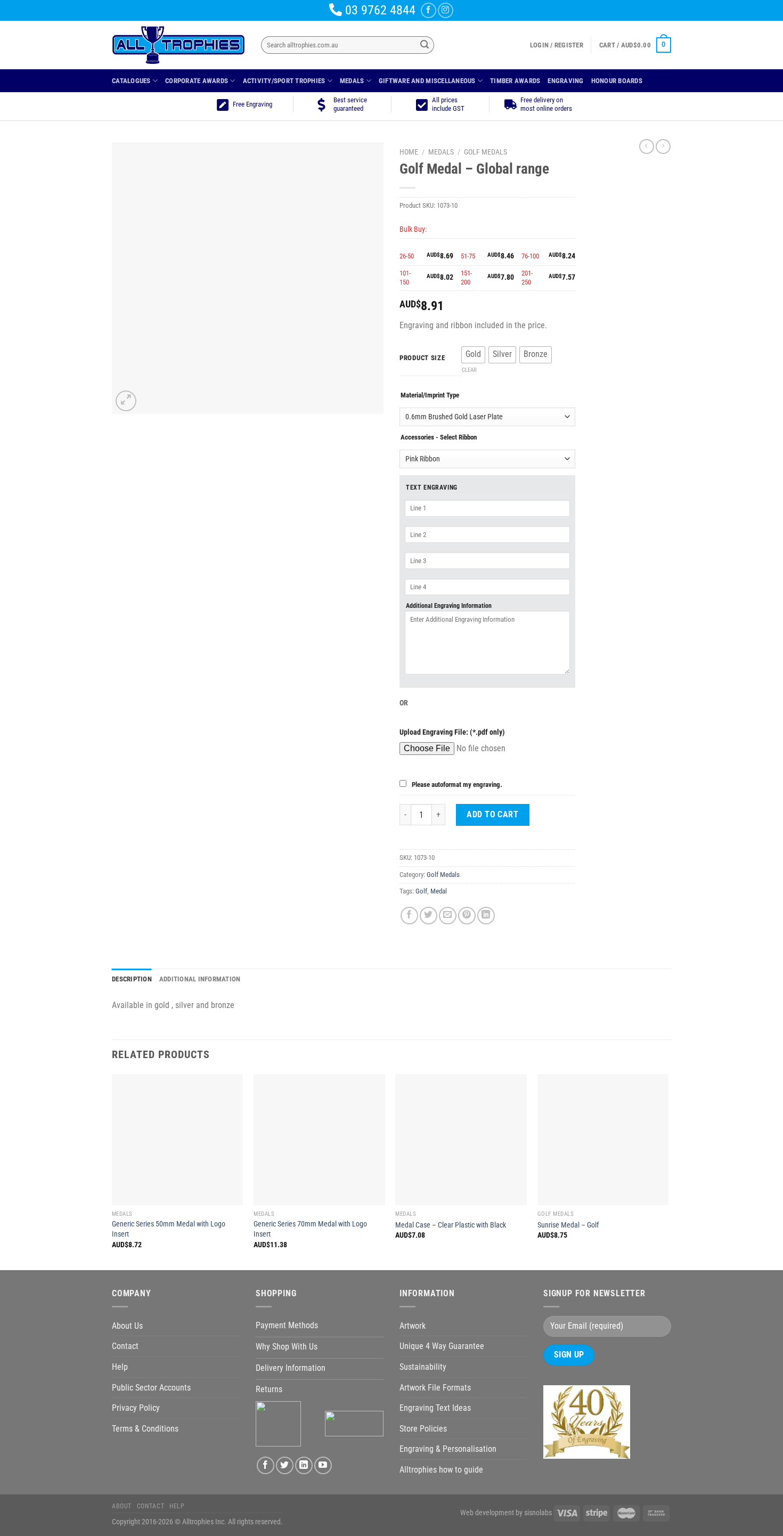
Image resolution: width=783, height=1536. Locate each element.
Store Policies (423, 1429)
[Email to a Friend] (447, 915)
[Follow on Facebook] (428, 10)
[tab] (132, 979)
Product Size (422, 358)
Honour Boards (616, 81)
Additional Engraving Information (449, 605)
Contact (125, 1346)
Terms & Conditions (145, 1429)
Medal (438, 891)
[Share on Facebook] (409, 915)
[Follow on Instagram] (445, 10)
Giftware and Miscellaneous (427, 81)
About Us (127, 1326)
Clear (469, 370)
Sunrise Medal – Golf (568, 1225)
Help (120, 1367)
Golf (421, 891)
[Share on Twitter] (428, 915)
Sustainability (422, 1367)
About (122, 1506)
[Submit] (424, 45)
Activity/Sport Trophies (284, 81)
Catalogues (131, 81)
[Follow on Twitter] (284, 1465)
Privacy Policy (136, 1408)
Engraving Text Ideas (435, 1408)
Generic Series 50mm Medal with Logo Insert (168, 1229)
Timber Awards (515, 81)
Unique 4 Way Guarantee (441, 1346)
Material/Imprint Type (430, 395)
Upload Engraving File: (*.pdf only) (452, 732)
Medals (352, 81)
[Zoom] (126, 401)
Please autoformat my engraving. (457, 785)
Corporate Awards (196, 81)
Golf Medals (485, 152)
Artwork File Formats (435, 1388)
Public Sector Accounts (151, 1388)
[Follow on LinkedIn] (304, 1465)
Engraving (565, 81)
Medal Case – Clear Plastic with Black (450, 1225)
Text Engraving (432, 487)
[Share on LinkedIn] (486, 915)
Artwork (412, 1326)
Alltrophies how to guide (441, 1470)
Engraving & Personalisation (447, 1449)
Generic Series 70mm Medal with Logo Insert (310, 1229)
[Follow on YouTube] (323, 1465)
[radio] (473, 355)
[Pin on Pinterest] (467, 915)
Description (132, 979)
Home (408, 152)
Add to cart (492, 814)
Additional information (200, 979)
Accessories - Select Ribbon (439, 437)
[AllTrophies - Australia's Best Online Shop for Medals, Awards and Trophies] (178, 45)
